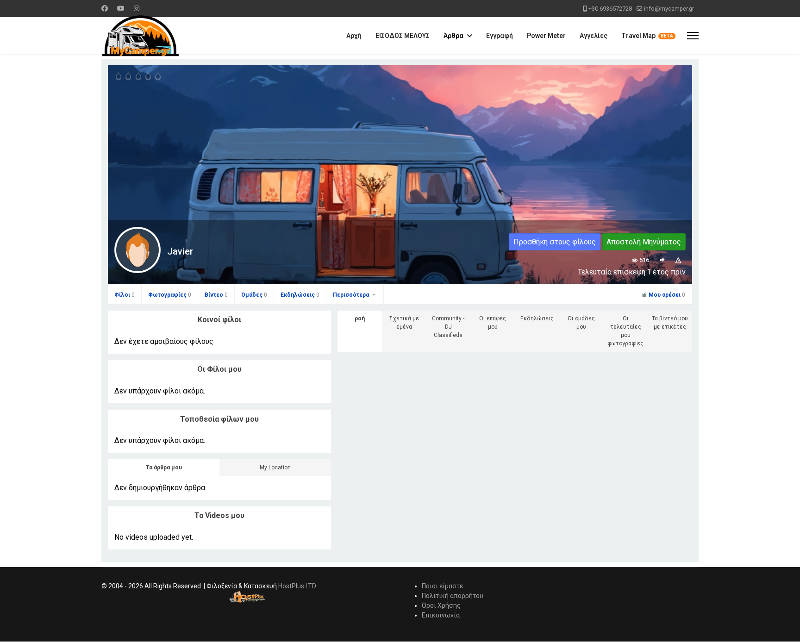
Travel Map (638, 35)
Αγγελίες (593, 35)
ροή (360, 318)
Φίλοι (124, 295)
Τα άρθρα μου (164, 467)
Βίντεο (216, 295)
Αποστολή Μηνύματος (643, 241)
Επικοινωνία (441, 615)
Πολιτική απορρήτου (452, 595)
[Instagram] (136, 8)
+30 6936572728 (610, 8)
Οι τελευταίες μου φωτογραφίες (625, 331)
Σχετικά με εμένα (404, 322)
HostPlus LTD (297, 586)
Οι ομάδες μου (581, 322)
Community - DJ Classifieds (448, 326)
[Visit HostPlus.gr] (247, 597)
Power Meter (546, 35)
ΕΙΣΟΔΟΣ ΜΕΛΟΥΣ (402, 35)
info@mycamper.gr (669, 8)
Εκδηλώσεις (300, 295)
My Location (275, 467)
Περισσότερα (351, 295)
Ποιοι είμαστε (442, 586)
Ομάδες (254, 295)
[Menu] (693, 35)
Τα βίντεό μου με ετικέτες (670, 322)
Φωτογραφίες (169, 295)
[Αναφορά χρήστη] (678, 260)
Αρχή (354, 35)
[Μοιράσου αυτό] (662, 260)
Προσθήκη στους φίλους (554, 241)
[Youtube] (121, 8)
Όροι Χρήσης (441, 605)
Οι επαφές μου (492, 322)
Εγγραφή (499, 35)
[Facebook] (104, 8)
